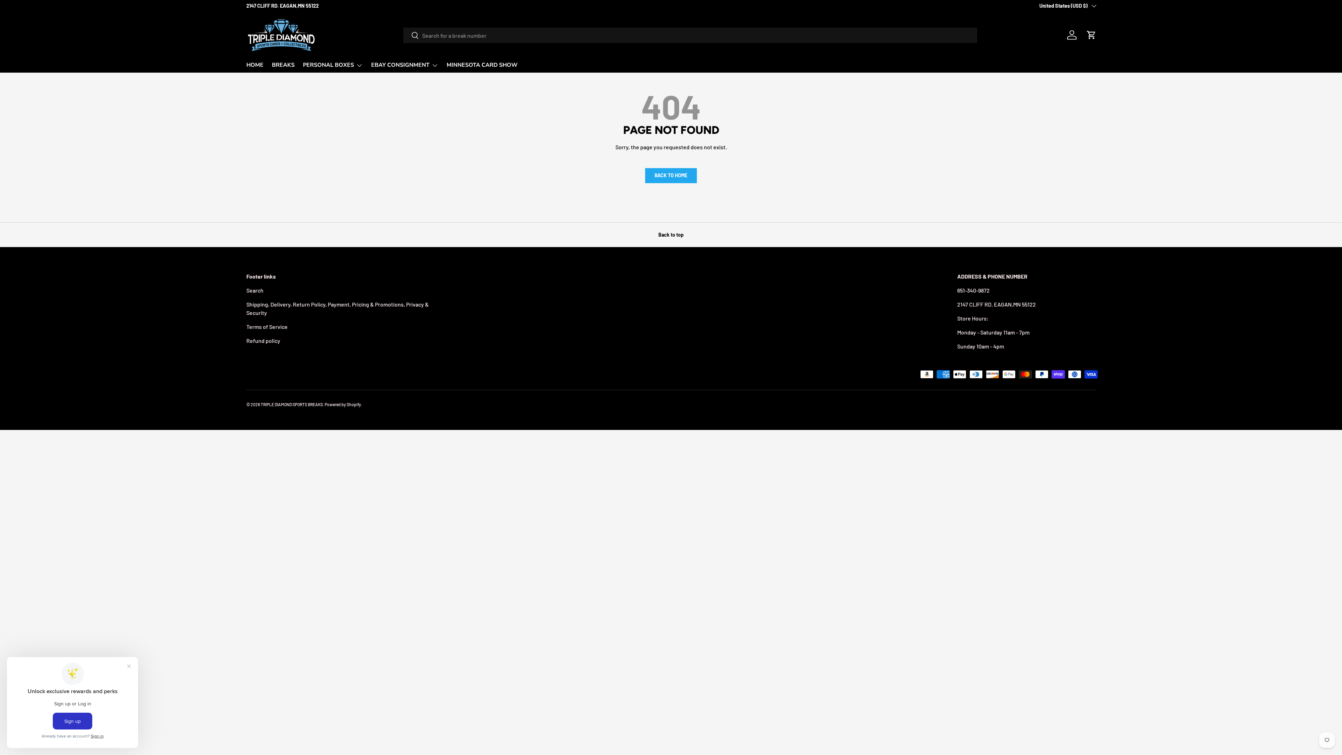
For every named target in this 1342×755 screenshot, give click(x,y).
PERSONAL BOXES (328, 65)
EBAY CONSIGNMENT (400, 65)
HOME (255, 65)
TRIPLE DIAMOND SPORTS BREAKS (292, 404)
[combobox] (690, 35)
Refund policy (263, 340)
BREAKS (283, 65)
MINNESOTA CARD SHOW (482, 65)
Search (255, 290)
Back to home (671, 175)
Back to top (671, 235)
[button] (1091, 35)
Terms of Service (267, 326)
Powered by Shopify (343, 404)
